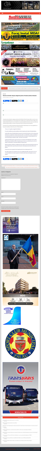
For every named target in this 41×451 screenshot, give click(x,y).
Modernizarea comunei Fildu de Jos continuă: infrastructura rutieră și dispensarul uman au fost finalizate (20, 432)
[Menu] (2, 13)
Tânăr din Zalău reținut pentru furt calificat (10, 422)
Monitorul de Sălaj (5, 97)
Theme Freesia (27, 449)
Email (2, 196)
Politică (4, 93)
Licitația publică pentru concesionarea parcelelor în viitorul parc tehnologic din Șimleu (17, 429)
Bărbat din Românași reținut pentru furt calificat (11, 420)
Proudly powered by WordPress (10, 449)
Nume (2, 192)
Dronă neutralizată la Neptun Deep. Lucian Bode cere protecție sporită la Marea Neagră (17, 440)
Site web (2, 201)
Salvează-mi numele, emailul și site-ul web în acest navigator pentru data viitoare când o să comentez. (10, 207)
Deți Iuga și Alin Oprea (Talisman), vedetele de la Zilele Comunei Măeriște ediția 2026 (17, 437)
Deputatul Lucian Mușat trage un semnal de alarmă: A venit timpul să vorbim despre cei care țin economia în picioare (20, 426)
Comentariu (3, 177)
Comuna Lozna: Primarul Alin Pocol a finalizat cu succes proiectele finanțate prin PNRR (17, 435)
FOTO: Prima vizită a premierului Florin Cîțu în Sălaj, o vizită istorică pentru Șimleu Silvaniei (21, 167)
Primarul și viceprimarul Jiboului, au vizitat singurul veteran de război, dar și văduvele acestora (21, 165)
